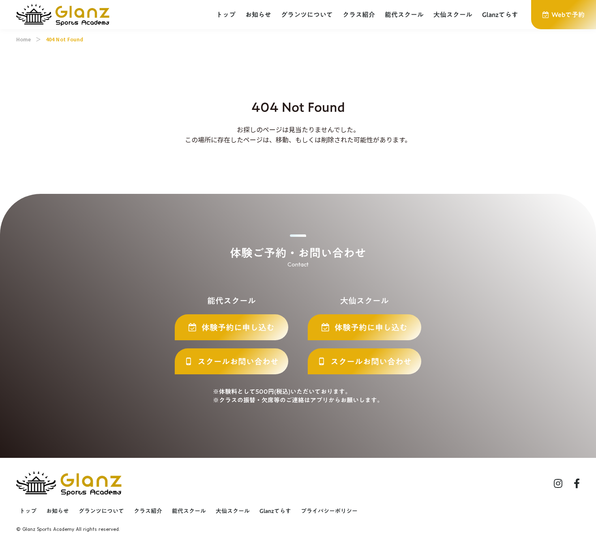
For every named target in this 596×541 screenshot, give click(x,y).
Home (23, 39)
